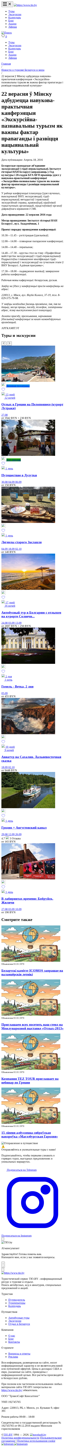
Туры (11, 11)
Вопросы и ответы (19, 1353)
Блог (11, 20)
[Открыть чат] (3, 1265)
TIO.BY (8, 1434)
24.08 (4, 622)
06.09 (18, 481)
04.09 (11, 481)
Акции (12, 23)
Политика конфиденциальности (20, 1437)
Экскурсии (14, 14)
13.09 (18, 622)
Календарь (14, 17)
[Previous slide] (3, 343)
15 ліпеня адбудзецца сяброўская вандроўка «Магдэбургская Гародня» (29, 1134)
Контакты (14, 1341)
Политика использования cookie (36, 1440)
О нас (11, 1335)
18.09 (11, 548)
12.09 (11, 834)
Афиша (12, 26)
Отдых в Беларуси (19, 1323)
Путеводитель (16, 1299)
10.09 (18, 909)
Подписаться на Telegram (21, 1169)
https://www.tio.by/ (11, 1390)
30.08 (4, 481)
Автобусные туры (18, 1317)
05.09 (4, 693)
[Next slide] (9, 343)
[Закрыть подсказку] (2, 1239)
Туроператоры (16, 1302)
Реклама (13, 1356)
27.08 (4, 414)
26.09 (18, 834)
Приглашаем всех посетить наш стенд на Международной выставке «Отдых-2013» (32, 1026)
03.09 (11, 622)
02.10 (18, 548)
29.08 (4, 834)
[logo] (25, 5)
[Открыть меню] (7, 4)
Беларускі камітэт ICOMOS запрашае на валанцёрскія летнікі (32, 972)
